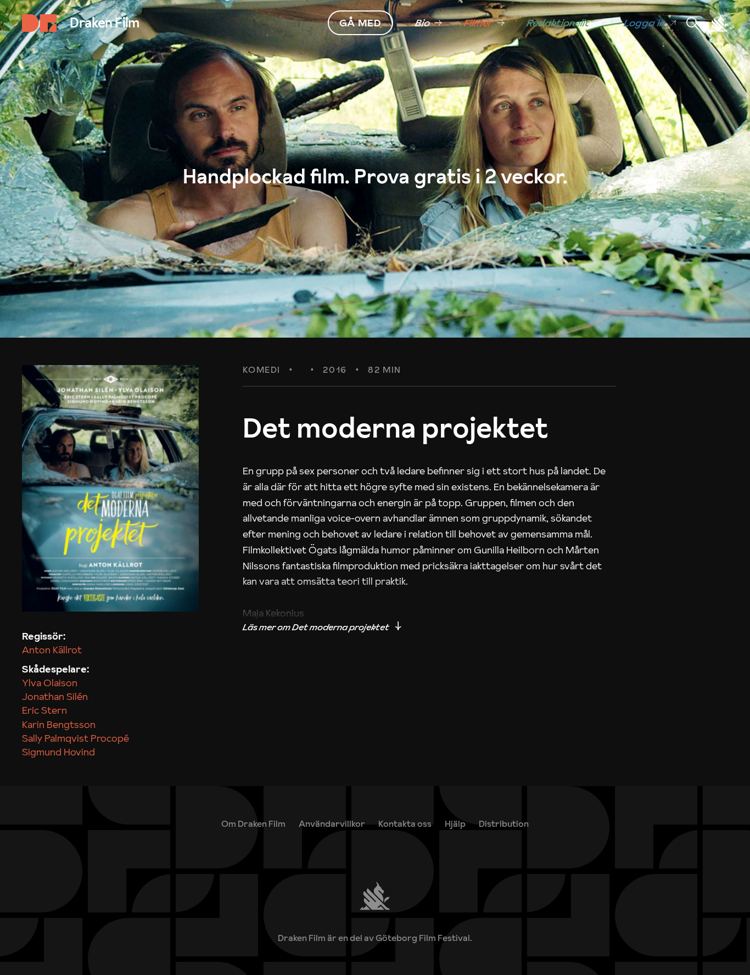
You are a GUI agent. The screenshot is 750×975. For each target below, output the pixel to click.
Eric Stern (44, 710)
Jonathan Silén (55, 696)
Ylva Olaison (49, 683)
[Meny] (692, 23)
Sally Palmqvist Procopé (75, 738)
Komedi (262, 370)
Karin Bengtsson (59, 724)
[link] (428, 23)
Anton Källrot (52, 650)
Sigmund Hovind (58, 752)
